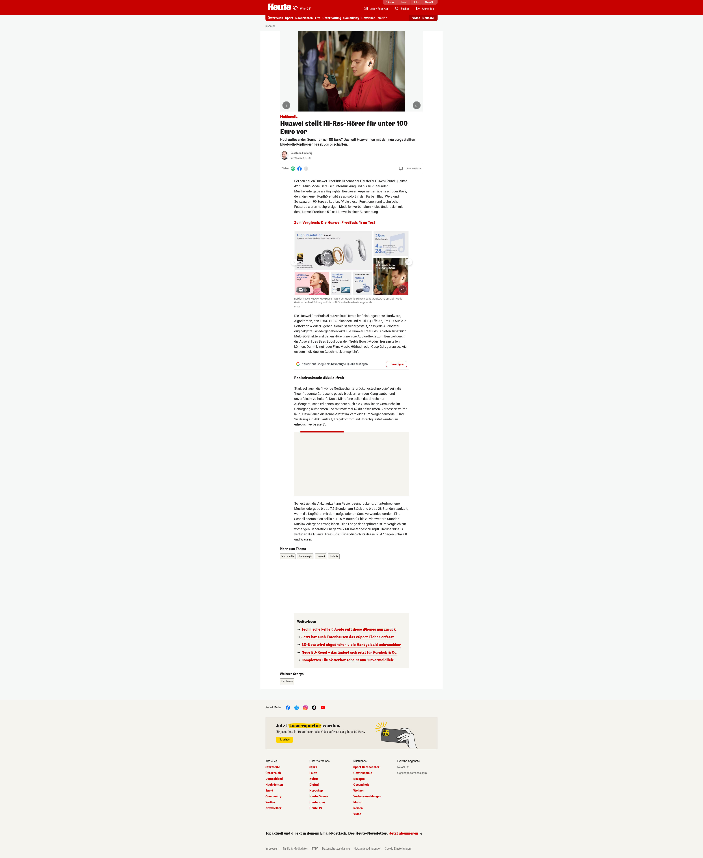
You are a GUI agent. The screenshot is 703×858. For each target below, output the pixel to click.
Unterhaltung (331, 18)
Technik (334, 556)
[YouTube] (323, 708)
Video (416, 18)
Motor (357, 802)
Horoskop (316, 790)
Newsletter (273, 808)
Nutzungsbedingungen (367, 848)
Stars (313, 767)
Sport (289, 18)
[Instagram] (305, 708)
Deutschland (274, 779)
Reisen (358, 808)
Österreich (275, 18)
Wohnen (358, 790)
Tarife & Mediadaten (295, 848)
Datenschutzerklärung (336, 848)
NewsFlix (403, 767)
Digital (314, 785)
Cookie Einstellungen (398, 848)
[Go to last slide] (294, 262)
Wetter (270, 802)
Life (317, 18)
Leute (313, 773)
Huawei (321, 556)
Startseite (270, 26)
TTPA (315, 848)
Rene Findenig (303, 153)
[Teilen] (306, 169)
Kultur (313, 779)
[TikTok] (314, 708)
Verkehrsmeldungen (367, 796)
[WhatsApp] (293, 168)
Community (351, 18)
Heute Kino (317, 802)
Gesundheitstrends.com (412, 773)
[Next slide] (408, 262)
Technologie (305, 556)
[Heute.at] (279, 6)
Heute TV (315, 808)
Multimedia (287, 556)
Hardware (287, 681)
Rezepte (359, 779)
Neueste (428, 18)
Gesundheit (361, 785)
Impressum (272, 848)
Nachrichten (274, 785)
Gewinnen (368, 18)
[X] (296, 708)
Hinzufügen (396, 364)
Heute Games (318, 796)
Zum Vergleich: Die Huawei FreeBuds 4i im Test (334, 222)
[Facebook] (299, 168)
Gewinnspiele (362, 773)
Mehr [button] (381, 18)
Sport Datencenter (366, 767)
